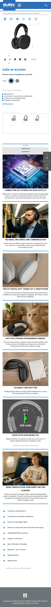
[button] (47, 123)
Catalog (4, 13)
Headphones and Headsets (12, 13)
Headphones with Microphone (25, 13)
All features (7, 104)
